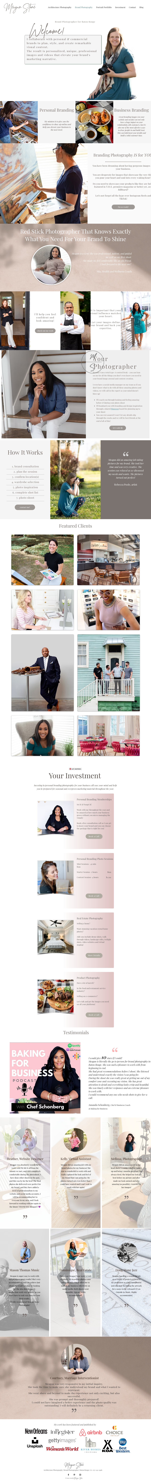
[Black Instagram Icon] (80, 1475)
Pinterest (115, 409)
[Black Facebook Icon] (68, 1475)
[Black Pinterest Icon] (74, 1475)
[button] (42, 560)
